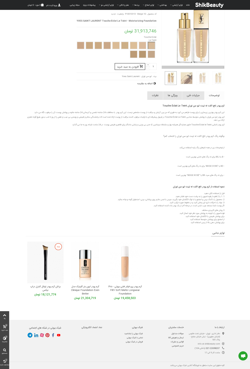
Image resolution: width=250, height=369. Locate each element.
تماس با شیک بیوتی (135, 337)
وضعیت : (120, 13)
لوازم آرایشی (177, 5)
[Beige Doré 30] (116, 45)
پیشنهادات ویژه (89, 5)
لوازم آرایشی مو (107, 5)
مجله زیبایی (75, 5)
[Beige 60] (133, 54)
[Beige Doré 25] (142, 45)
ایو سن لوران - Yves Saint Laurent (137, 76)
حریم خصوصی (178, 346)
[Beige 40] (98, 45)
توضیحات (214, 95)
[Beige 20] (133, 45)
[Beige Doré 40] (89, 45)
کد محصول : (151, 13)
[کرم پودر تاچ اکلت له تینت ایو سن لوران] (169, 78)
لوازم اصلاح (149, 5)
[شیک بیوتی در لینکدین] (36, 335)
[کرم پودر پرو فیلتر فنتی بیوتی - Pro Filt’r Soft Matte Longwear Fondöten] (125, 262)
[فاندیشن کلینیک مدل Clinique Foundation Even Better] (85, 262)
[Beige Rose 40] (80, 45)
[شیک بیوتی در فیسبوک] (53, 335)
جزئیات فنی (193, 95)
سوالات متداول (177, 333)
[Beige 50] (151, 54)
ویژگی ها (173, 95)
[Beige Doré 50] (142, 54)
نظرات (155, 95)
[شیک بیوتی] (207, 5)
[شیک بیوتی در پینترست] (47, 335)
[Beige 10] (151, 45)
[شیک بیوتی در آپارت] (41, 335)
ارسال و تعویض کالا (176, 337)
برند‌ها (136, 5)
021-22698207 (213, 348)
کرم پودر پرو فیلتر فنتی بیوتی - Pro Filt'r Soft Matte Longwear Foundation (125, 290)
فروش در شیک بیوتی (134, 341)
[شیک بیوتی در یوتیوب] (58, 335)
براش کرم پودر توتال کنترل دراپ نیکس (45, 288)
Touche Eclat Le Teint (150, 39)
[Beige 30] (124, 45)
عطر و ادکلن (124, 5)
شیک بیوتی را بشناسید (133, 333)
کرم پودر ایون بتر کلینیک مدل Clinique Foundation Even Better (85, 290)
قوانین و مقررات (177, 341)
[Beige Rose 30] (107, 45)
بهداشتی (163, 5)
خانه (188, 5)
